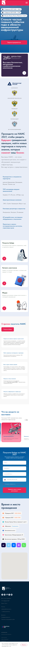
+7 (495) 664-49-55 (5, 611)
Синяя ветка (15, 526)
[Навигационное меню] (27, 2)
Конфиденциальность (5, 617)
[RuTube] (7, 595)
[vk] (9, 595)
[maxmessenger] (4, 595)
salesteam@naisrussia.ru (6, 609)
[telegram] (2, 595)
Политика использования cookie (8, 619)
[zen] (11, 595)
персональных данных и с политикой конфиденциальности (14, 484)
